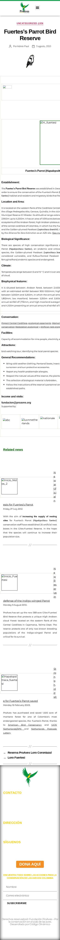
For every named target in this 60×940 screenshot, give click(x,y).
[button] (37, 7)
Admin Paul (23, 46)
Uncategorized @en (30, 23)
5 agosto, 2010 (43, 46)
